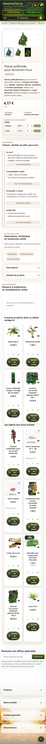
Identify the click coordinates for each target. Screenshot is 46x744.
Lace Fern (32, 606)
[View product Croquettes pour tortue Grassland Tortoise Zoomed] (32, 488)
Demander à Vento (23, 203)
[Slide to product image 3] (27, 52)
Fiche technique (26, 254)
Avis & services (13, 259)
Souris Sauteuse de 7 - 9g (33, 447)
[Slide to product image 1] (8, 52)
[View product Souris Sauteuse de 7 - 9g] (32, 436)
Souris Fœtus (13, 499)
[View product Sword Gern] (13, 331)
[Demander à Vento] (41, 739)
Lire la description (23, 164)
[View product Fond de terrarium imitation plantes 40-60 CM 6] (13, 596)
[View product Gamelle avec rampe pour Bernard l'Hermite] (32, 543)
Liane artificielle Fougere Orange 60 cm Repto (13, 390)
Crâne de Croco (13, 553)
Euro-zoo (10, 74)
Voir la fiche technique (23, 184)
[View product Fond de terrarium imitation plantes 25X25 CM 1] (32, 378)
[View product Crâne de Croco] (13, 543)
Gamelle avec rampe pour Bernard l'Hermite (33, 556)
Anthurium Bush (33, 342)
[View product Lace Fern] (32, 596)
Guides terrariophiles (16, 213)
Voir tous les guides (23, 222)
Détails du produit (15, 275)
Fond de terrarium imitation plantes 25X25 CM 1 (33, 392)
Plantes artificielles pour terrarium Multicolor (13, 449)
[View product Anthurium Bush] (32, 331)
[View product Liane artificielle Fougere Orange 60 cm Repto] (13, 378)
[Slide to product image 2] (18, 52)
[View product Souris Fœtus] (13, 488)
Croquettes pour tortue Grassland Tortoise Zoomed (33, 503)
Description (12, 254)
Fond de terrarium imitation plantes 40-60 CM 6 (13, 611)
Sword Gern (13, 342)
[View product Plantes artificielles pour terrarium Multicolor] (13, 436)
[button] (22, 18)
